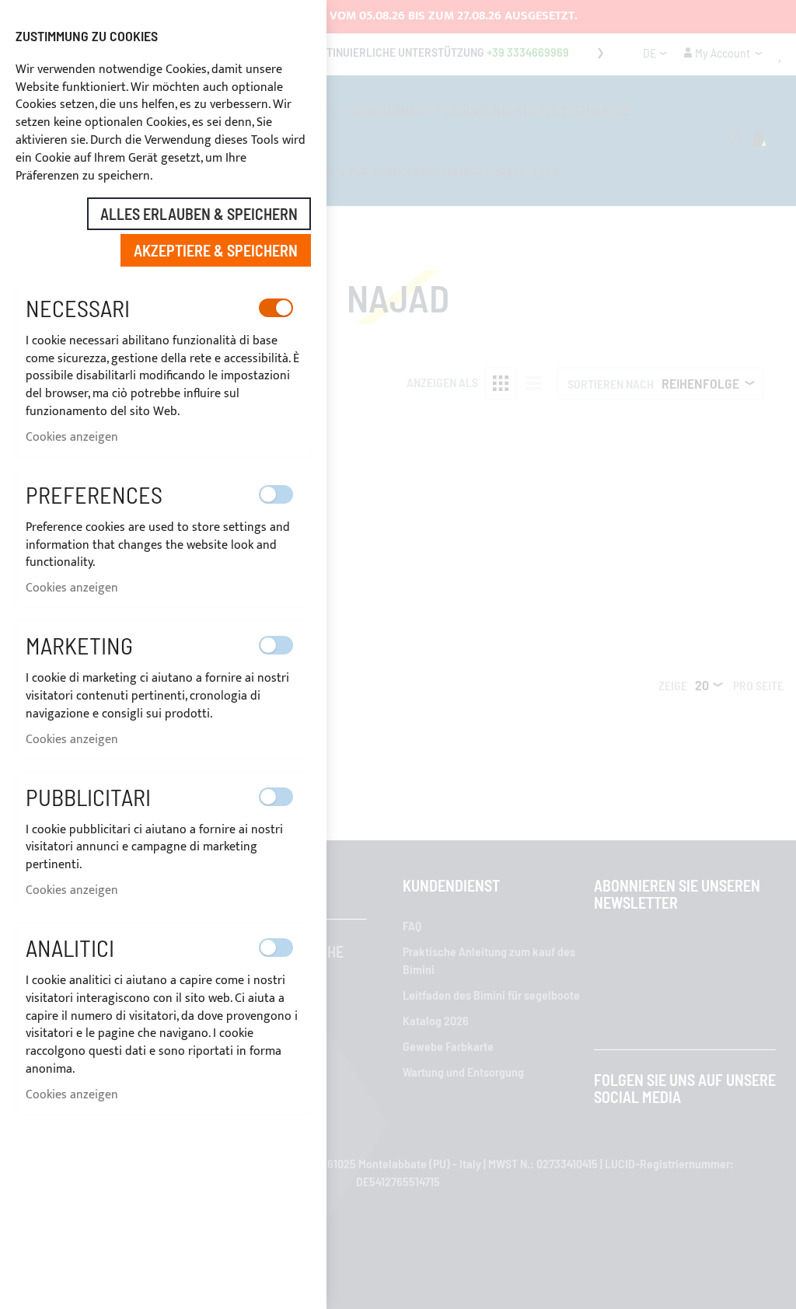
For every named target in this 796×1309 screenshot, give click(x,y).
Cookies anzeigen (72, 437)
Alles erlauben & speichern (199, 213)
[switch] (276, 307)
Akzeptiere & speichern (216, 250)
